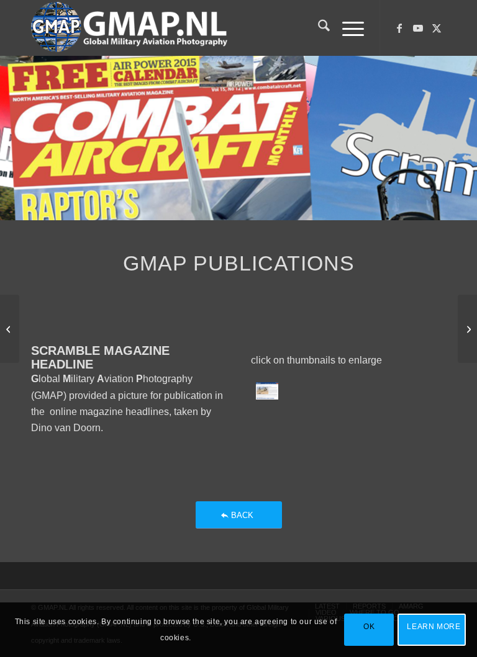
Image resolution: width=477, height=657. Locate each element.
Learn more (433, 626)
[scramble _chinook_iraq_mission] (267, 390)
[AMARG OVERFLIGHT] (9, 329)
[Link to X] (436, 28)
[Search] (318, 28)
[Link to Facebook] (399, 28)
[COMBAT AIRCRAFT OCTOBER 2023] (467, 329)
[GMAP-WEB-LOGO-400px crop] (129, 28)
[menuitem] (318, 28)
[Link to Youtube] (418, 28)
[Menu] (347, 28)
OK (369, 626)
